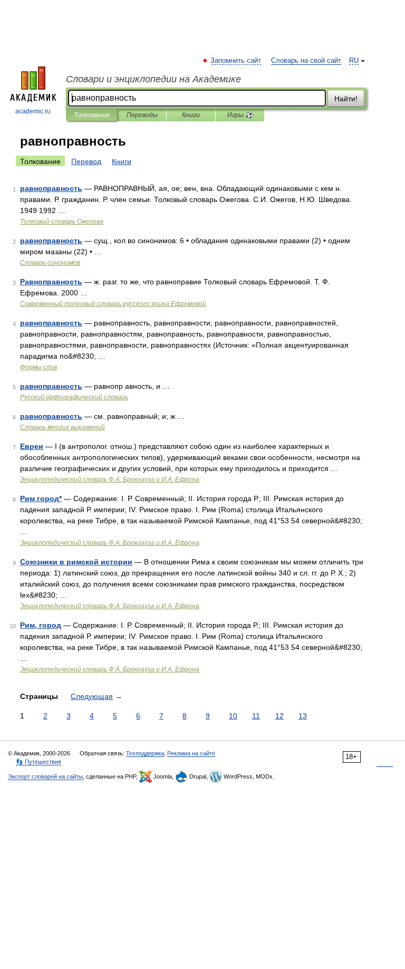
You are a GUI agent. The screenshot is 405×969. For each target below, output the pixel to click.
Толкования (91, 115)
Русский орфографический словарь (74, 397)
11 (256, 716)
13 (302, 716)
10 (233, 716)
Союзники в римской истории (76, 562)
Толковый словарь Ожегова (61, 221)
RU (354, 60)
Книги (191, 115)
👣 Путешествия (38, 762)
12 (279, 716)
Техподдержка (145, 753)
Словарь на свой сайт (306, 60)
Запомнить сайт (236, 60)
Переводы (142, 115)
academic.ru (33, 111)
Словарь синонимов (50, 262)
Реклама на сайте (191, 753)
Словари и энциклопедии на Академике (153, 79)
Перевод (86, 161)
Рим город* (41, 498)
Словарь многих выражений (62, 427)
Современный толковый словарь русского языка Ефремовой (113, 304)
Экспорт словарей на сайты (45, 776)
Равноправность (51, 281)
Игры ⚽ (240, 115)
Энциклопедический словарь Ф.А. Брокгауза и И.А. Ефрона (109, 479)
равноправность (51, 188)
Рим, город (40, 625)
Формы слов (38, 367)
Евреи (31, 446)
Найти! (346, 98)
